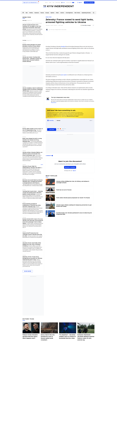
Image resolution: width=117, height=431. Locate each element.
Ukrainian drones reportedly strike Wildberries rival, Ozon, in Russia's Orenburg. (32, 244)
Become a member (70, 167)
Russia (42, 12)
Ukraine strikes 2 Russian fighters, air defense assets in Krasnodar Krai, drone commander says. (32, 154)
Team (50, 2)
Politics (31, 12)
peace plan (64, 74)
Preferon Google (86, 25)
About (46, 2)
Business (37, 12)
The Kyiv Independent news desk (58, 29)
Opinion (52, 12)
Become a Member (89, 2)
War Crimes (77, 12)
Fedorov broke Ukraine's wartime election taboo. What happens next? (30, 336)
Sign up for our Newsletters (30, 2)
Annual (58, 120)
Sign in (74, 170)
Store (64, 2)
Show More (27, 271)
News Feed (48, 17)
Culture (62, 12)
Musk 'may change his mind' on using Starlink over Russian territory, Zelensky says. (32, 140)
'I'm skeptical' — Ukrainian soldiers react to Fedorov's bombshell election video (67, 336)
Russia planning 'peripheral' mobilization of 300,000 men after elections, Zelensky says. (32, 205)
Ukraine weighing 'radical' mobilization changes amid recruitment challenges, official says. (33, 89)
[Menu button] (23, 12)
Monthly (51, 120)
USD (91, 120)
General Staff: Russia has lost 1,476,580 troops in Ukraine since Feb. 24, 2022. (32, 234)
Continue (51, 129)
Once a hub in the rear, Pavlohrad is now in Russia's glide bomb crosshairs (48, 337)
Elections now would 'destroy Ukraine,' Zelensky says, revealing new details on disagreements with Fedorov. (33, 181)
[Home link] (58, 6)
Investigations (69, 12)
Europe (47, 12)
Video (57, 12)
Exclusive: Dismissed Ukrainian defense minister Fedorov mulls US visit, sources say (85, 337)
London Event (69, 2)
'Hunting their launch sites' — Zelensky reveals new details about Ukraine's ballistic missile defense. (33, 193)
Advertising (58, 2)
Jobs (53, 2)
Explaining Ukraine (86, 12)
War (27, 12)
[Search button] (93, 13)
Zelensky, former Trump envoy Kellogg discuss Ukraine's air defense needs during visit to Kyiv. (32, 258)
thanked (63, 46)
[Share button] (93, 25)
